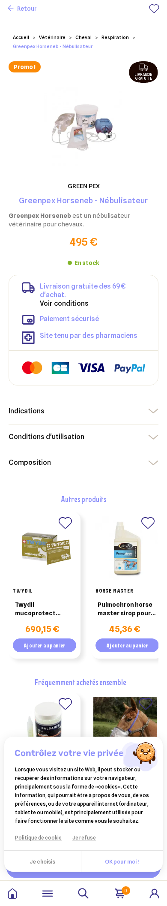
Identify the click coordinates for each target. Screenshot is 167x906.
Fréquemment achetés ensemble (80, 682)
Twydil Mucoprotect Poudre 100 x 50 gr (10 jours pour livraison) (41, 609)
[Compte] (154, 892)
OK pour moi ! (122, 861)
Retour (27, 8)
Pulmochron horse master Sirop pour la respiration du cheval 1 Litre (125, 609)
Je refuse (84, 837)
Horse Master (114, 590)
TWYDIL (23, 590)
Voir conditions (64, 303)
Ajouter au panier (45, 645)
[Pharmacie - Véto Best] (12, 893)
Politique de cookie (38, 837)
